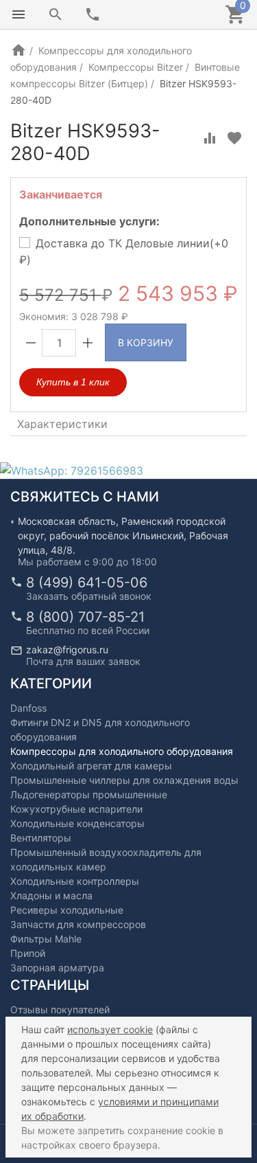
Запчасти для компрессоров (78, 924)
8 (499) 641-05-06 (86, 582)
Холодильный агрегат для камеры (91, 765)
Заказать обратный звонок (88, 596)
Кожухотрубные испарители (76, 809)
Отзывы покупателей (60, 1009)
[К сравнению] (209, 138)
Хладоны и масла (51, 895)
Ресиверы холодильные (66, 910)
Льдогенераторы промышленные (88, 794)
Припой (27, 953)
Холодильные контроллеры (74, 881)
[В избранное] (234, 138)
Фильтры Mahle (46, 939)
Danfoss (28, 708)
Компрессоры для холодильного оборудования (121, 751)
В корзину (145, 342)
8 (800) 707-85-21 (85, 617)
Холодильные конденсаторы (77, 823)
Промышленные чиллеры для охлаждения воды (124, 780)
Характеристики (62, 424)
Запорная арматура (57, 967)
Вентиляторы (40, 838)
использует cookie (110, 1029)
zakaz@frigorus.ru (67, 649)
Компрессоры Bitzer (135, 67)
